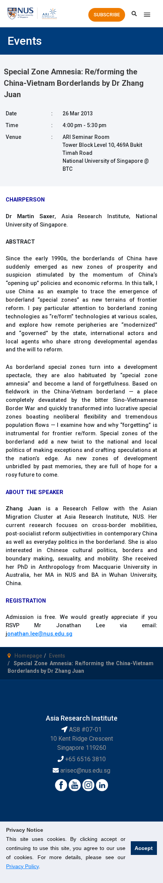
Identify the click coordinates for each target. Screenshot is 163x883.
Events (57, 656)
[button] (106, 15)
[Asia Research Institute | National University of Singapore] (49, 12)
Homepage (28, 656)
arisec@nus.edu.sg (85, 770)
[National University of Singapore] (20, 12)
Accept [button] (144, 848)
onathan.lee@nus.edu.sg (39, 633)
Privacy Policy (22, 866)
